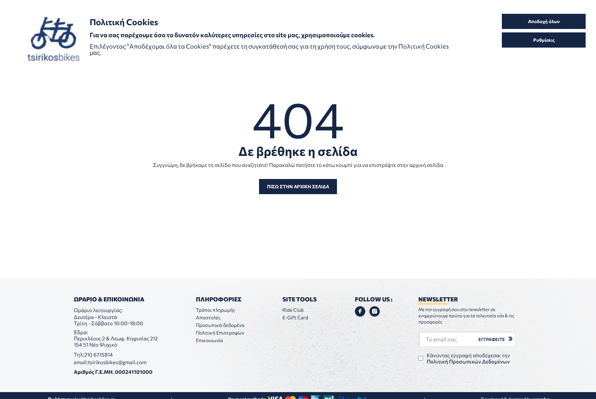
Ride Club (293, 310)
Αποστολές (208, 317)
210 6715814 (98, 354)
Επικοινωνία (209, 340)
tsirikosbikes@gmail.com (117, 362)
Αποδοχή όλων (544, 21)
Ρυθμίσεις (544, 40)
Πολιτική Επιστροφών (220, 333)
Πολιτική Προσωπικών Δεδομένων (468, 361)
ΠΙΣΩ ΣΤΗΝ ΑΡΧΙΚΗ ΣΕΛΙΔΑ (298, 186)
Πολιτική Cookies (423, 46)
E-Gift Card (295, 317)
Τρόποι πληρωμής (215, 310)
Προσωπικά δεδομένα (220, 325)
